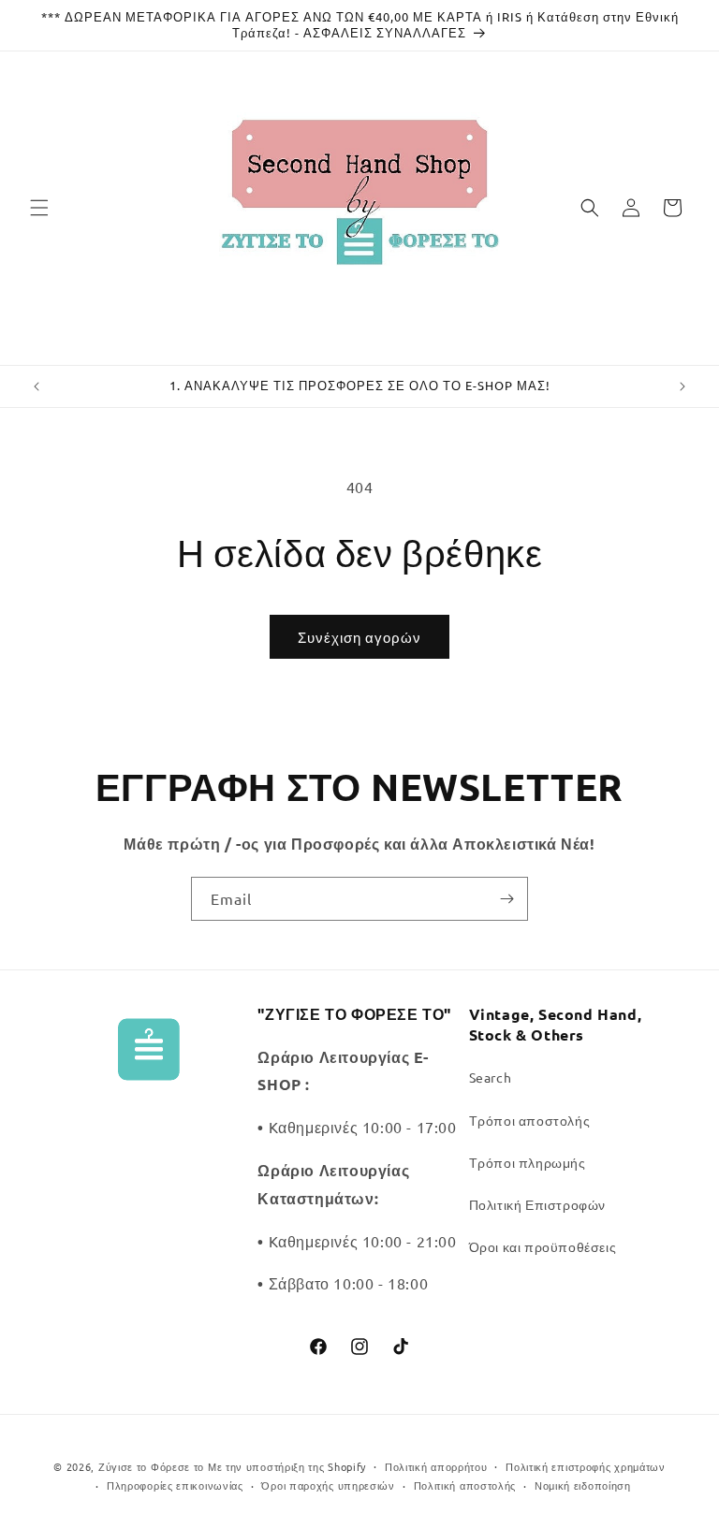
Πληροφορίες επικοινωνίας (175, 1485)
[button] (39, 207)
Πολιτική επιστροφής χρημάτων (586, 1466)
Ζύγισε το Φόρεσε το (153, 1466)
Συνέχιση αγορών (359, 637)
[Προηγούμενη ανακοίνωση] (36, 386)
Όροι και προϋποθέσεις (543, 1246)
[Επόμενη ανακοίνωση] (682, 386)
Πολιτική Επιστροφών (537, 1204)
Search (490, 1077)
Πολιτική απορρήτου (436, 1466)
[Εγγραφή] (506, 899)
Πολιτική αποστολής (465, 1485)
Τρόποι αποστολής (530, 1120)
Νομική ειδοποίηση (583, 1485)
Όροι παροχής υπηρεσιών (327, 1485)
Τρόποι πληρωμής (527, 1162)
